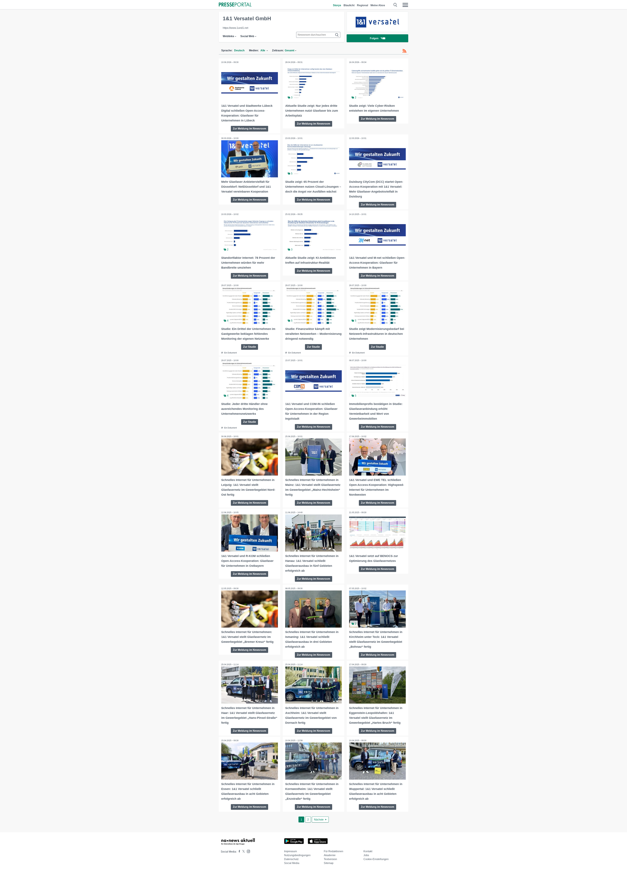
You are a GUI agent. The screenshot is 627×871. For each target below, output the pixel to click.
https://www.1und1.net (235, 27)
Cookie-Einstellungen (376, 859)
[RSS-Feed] (404, 51)
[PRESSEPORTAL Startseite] (235, 5)
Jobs (366, 855)
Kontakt (367, 851)
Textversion (330, 859)
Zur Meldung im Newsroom (249, 128)
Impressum (290, 851)
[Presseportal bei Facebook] (238, 851)
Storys (337, 5)
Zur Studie (249, 346)
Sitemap (328, 863)
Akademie (330, 855)
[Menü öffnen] (405, 5)
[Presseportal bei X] (242, 851)
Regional (362, 5)
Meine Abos (377, 5)
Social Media (291, 863)
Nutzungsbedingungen (297, 855)
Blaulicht (349, 5)
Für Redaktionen (333, 851)
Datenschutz (291, 859)
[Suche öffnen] (395, 5)
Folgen (374, 38)
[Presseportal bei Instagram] (247, 851)
